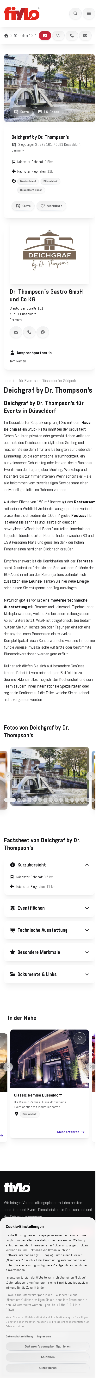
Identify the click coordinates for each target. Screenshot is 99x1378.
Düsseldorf (22, 35)
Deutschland (28, 181)
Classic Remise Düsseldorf (36, 1125)
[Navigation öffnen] (89, 13)
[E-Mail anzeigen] (16, 332)
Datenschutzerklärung (19, 1336)
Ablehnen (48, 1357)
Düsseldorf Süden (31, 190)
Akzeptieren (48, 1367)
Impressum (44, 1336)
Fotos (51, 112)
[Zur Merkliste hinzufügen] (58, 35)
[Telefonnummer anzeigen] (29, 332)
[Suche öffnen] (75, 13)
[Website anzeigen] (43, 332)
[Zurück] (8, 776)
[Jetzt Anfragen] (45, 35)
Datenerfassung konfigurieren (48, 1346)
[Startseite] (6, 35)
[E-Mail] (85, 35)
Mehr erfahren (67, 1161)
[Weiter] (91, 776)
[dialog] (47, 1297)
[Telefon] (72, 35)
